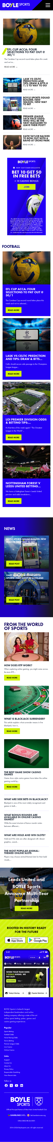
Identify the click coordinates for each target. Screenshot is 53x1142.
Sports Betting (9, 1031)
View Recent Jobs (10, 1075)
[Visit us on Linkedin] (22, 1085)
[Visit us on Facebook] (6, 1085)
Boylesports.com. (24, 1128)
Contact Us (8, 1063)
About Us (7, 1066)
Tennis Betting (9, 1041)
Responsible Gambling (12, 1072)
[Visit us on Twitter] (11, 1085)
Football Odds (9, 1034)
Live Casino (8, 1047)
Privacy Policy (8, 1069)
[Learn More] (15, 940)
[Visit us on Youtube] (16, 1085)
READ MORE (13, 310)
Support (7, 1060)
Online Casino (9, 1050)
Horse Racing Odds (11, 1038)
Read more (12, 678)
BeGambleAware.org (38, 1115)
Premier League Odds (11, 1044)
